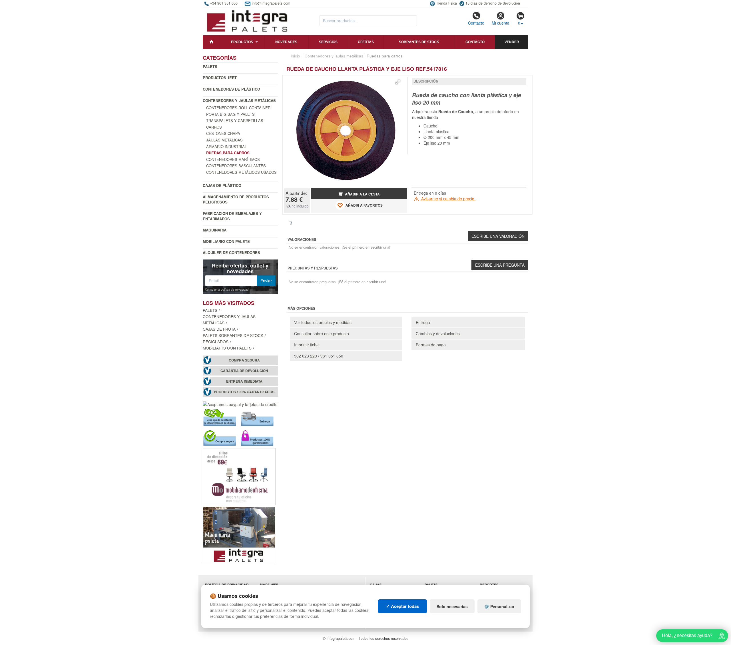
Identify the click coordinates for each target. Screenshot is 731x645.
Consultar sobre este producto (321, 333)
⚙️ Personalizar (499, 606)
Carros (214, 127)
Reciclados (215, 341)
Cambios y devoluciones (438, 333)
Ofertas (366, 42)
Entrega (423, 322)
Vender (512, 42)
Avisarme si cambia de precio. (447, 198)
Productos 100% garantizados (244, 392)
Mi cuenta (500, 23)
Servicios (328, 42)
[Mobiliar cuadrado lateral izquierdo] (239, 476)
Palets (210, 66)
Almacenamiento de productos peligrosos (236, 199)
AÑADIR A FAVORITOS (364, 205)
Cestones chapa (223, 133)
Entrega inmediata (244, 381)
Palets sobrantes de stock (233, 335)
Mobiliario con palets (226, 241)
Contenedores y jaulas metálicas (239, 100)
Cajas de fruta (219, 329)
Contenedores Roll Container (238, 107)
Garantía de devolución (244, 370)
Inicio (295, 56)
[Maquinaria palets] (239, 534)
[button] (397, 82)
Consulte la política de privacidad (227, 289)
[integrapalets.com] (247, 20)
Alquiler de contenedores (231, 252)
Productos (242, 42)
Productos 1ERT (220, 77)
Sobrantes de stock (419, 42)
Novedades (286, 42)
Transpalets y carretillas (234, 120)
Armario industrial (226, 146)
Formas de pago (431, 345)
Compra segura (244, 360)
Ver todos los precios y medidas (323, 322)
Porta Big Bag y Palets (230, 114)
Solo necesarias (452, 606)
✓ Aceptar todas (402, 606)
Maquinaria (214, 230)
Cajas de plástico (222, 185)
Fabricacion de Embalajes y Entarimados (232, 216)
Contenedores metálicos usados (241, 172)
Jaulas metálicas (224, 140)
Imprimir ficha (306, 345)
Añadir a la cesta (362, 194)
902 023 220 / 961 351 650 (318, 356)
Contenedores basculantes (236, 165)
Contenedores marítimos (233, 159)
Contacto (476, 23)
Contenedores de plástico (231, 89)
